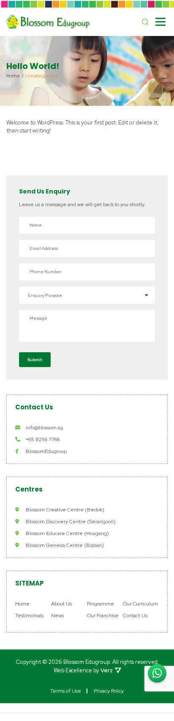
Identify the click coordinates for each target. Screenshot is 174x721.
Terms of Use (65, 691)
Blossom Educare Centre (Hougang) (67, 533)
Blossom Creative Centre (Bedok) (65, 509)
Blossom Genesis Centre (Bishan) (65, 545)
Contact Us (135, 615)
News (57, 615)
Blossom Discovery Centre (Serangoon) (71, 521)
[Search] (145, 22)
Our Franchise (103, 615)
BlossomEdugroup (46, 451)
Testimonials (29, 615)
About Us (61, 603)
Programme (100, 603)
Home (22, 603)
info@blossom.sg (44, 427)
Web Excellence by (83, 670)
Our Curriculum (140, 603)
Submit (34, 359)
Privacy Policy (109, 691)
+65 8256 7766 (43, 439)
